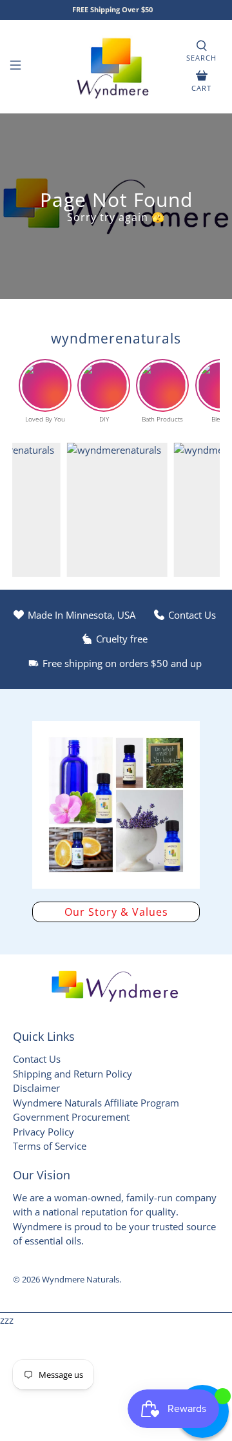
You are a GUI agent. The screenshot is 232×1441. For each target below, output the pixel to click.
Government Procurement (71, 1116)
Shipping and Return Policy (72, 1073)
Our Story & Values (116, 912)
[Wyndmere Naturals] (116, 66)
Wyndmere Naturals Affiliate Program (96, 1102)
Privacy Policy (43, 1131)
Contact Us (37, 1058)
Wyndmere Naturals (80, 1279)
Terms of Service (49, 1145)
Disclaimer (36, 1087)
